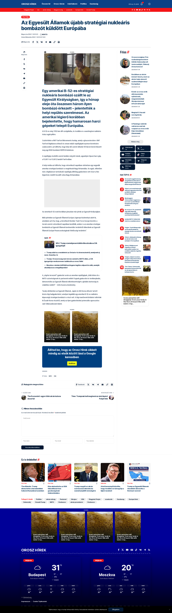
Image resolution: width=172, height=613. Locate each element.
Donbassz (62, 502)
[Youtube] (127, 154)
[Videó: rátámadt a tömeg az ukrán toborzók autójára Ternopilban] (147, 239)
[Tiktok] (143, 154)
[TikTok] (142, 9)
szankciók (69, 10)
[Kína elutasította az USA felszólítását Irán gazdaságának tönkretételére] (59, 472)
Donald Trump (90, 10)
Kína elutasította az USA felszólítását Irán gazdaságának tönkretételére (57, 489)
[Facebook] (132, 9)
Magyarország (58, 10)
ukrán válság (47, 10)
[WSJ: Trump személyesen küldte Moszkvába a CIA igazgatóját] (49, 244)
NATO (50, 376)
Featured (63, 499)
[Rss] (149, 9)
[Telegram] (147, 9)
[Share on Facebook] (33, 42)
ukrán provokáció (76, 502)
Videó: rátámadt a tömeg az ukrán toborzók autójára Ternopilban (133, 238)
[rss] (127, 167)
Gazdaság (120, 499)
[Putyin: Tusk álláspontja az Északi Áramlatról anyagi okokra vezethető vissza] (147, 230)
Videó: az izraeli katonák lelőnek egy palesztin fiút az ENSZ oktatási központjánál (133, 191)
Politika (25, 17)
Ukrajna (103, 483)
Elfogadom (115, 609)
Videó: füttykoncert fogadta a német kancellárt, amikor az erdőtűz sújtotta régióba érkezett (133, 249)
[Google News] (139, 9)
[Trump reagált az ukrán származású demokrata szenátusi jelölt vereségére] (86, 472)
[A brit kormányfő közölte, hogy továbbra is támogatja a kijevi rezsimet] (112, 472)
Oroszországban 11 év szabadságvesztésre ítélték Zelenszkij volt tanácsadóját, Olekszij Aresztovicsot (140, 62)
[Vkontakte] (144, 9)
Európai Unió (79, 10)
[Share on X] (37, 42)
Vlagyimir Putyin (29, 10)
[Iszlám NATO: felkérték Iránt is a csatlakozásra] (147, 221)
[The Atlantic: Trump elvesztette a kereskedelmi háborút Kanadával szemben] (33, 472)
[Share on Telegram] (46, 42)
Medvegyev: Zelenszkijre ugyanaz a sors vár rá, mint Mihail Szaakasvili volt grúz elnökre (132, 201)
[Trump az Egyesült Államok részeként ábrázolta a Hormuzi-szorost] (139, 472)
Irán (38, 10)
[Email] (50, 42)
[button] (146, 4)
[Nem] (170, 610)
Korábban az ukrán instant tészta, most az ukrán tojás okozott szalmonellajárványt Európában (140, 79)
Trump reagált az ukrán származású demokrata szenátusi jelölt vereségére (85, 488)
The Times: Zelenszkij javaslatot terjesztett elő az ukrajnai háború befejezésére (133, 269)
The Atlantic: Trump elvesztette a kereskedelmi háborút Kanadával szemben (32, 488)
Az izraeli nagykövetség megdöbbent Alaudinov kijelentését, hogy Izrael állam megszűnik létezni (133, 181)
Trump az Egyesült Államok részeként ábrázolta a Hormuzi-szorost (138, 488)
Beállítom (72, 363)
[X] (134, 9)
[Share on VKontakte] (42, 42)
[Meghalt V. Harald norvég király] (125, 115)
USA (55, 376)
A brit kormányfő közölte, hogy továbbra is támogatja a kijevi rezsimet (112, 488)
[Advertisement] (72, 193)
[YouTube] (137, 9)
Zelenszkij (27, 502)
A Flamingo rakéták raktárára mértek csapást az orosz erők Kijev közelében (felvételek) (140, 128)
